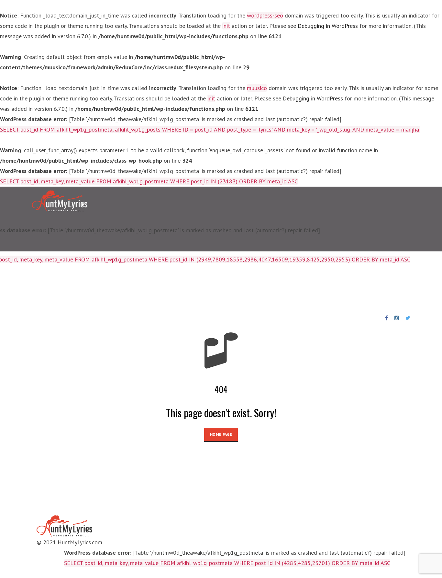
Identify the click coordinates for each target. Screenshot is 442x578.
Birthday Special (112, 288)
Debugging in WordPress (328, 25)
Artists (73, 288)
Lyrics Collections (33, 288)
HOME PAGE (221, 434)
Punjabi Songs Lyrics (169, 288)
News (211, 288)
